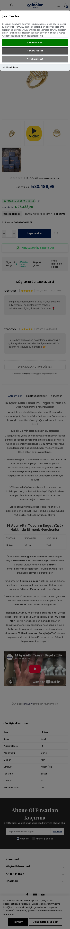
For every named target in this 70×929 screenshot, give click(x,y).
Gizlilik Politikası (10, 67)
